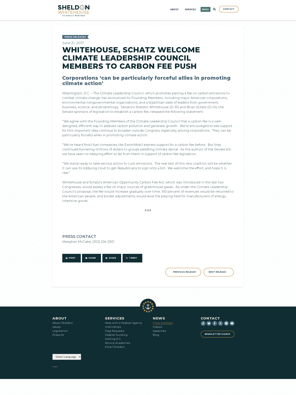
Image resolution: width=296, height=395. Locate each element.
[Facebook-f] (214, 323)
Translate (66, 367)
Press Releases (75, 37)
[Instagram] (226, 323)
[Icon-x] (220, 323)
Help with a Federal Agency (123, 323)
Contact (210, 318)
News (159, 318)
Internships (113, 327)
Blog (156, 335)
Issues (56, 327)
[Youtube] (232, 323)
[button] (71, 258)
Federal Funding (116, 335)
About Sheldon (62, 323)
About (59, 318)
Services (114, 318)
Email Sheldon (115, 347)
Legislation (60, 331)
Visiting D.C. (113, 339)
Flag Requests (114, 331)
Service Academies (117, 343)
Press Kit (58, 335)
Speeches (159, 331)
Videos (157, 327)
